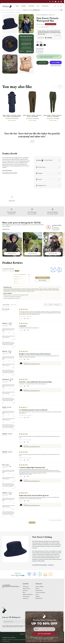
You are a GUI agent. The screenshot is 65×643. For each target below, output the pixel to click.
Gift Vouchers (26, 596)
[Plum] (37, 45)
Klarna (37, 594)
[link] (12, 102)
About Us (25, 590)
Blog (24, 592)
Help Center (26, 586)
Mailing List (25, 598)
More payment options (55, 65)
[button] (39, 14)
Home (3, 12)
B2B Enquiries (39, 598)
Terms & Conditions (40, 592)
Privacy (37, 588)
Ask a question (42, 280)
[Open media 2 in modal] (26, 23)
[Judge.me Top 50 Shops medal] (45, 574)
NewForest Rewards (28, 594)
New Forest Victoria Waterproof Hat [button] (32, 363)
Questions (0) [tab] (13, 304)
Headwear (18, 12)
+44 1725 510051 (6, 585)
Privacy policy (10, 639)
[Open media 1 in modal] (10, 23)
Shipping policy (23, 639)
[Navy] (41, 45)
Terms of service (16, 639)
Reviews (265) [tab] (6, 304)
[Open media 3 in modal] (10, 43)
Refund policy (4, 639)
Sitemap (38, 596)
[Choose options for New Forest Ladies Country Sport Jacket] (5, 250)
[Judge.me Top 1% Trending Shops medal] (51, 574)
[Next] (58, 244)
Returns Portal (26, 588)
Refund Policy (39, 590)
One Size (40, 51)
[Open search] (45, 304)
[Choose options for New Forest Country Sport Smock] (49, 250)
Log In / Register (39, 586)
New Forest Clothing (10, 12)
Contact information (6, 641)
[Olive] (44, 45)
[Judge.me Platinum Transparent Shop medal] (40, 574)
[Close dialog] (62, 613)
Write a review (42, 277)
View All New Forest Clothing (39, 564)
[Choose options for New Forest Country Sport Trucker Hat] (46, 250)
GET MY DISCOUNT (44, 633)
